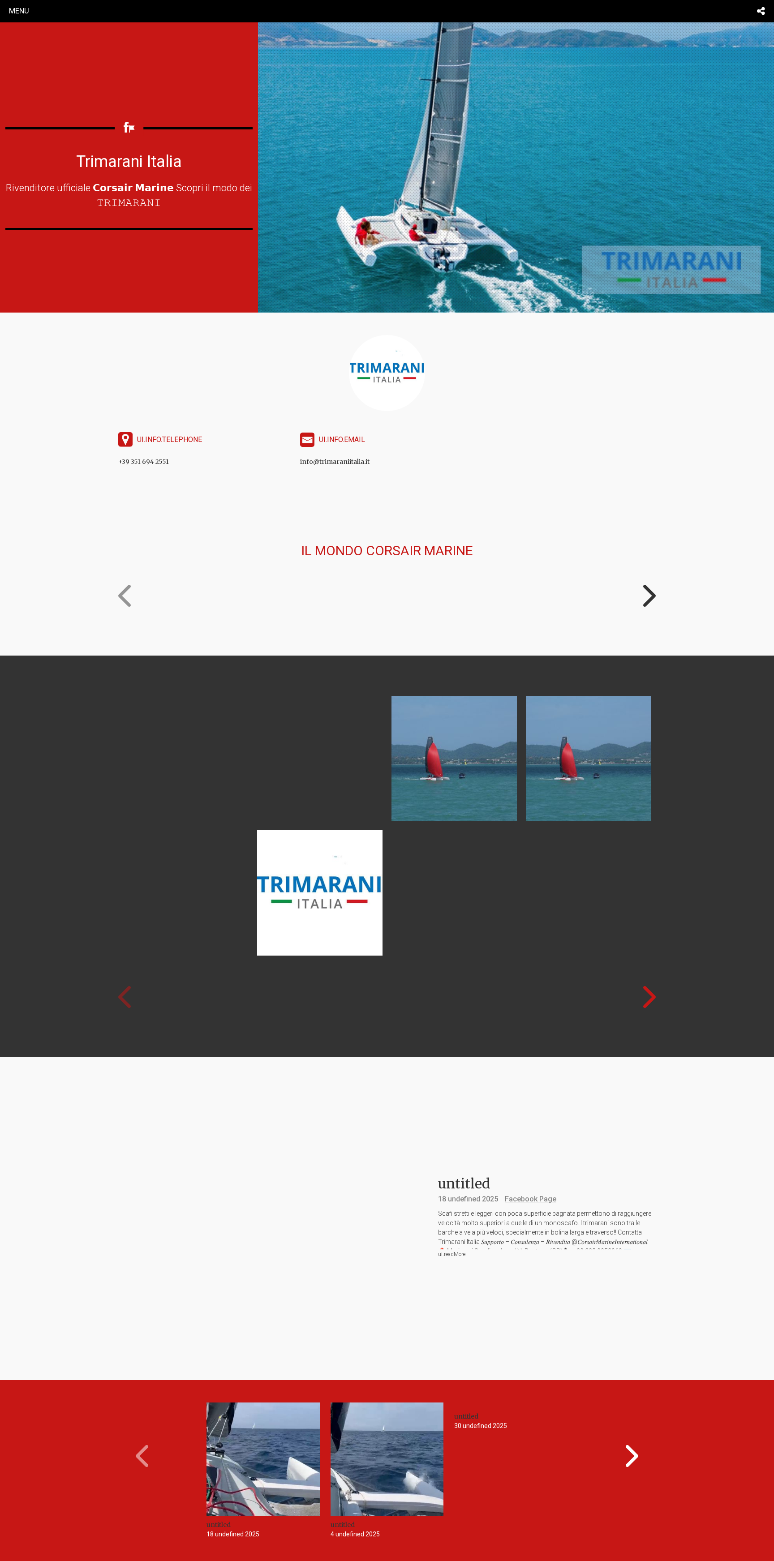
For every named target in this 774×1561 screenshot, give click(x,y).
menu (19, 10)
